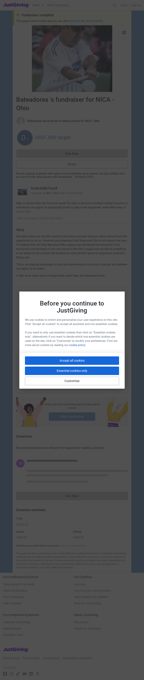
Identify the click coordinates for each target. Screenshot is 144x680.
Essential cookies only (72, 371)
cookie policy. (77, 345)
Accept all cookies (72, 360)
